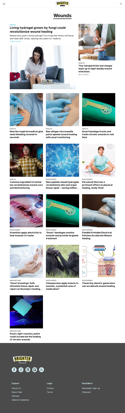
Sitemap (15, 396)
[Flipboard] (34, 369)
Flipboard (86, 392)
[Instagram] (21, 369)
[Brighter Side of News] (62, 4)
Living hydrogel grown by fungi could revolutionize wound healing (38, 29)
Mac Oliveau (83, 74)
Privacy (50, 388)
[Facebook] (14, 369)
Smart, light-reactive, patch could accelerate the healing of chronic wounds (25, 336)
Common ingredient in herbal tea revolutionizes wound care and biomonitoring (26, 185)
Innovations (15, 280)
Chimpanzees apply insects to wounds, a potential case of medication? (62, 286)
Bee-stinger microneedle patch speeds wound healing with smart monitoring (61, 134)
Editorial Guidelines (20, 400)
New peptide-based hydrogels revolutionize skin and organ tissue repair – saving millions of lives (62, 185)
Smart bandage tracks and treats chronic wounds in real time (98, 134)
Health (13, 25)
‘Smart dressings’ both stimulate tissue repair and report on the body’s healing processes (25, 286)
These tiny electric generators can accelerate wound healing (98, 284)
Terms (50, 392)
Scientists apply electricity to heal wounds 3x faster (26, 234)
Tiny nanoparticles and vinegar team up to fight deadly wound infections (95, 68)
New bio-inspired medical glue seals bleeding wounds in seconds (26, 134)
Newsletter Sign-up (91, 388)
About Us (16, 388)
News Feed (17, 392)
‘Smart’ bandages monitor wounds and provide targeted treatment (62, 235)
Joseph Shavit (15, 41)
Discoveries (51, 179)
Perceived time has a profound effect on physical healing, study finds (97, 185)
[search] (121, 3)
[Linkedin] (27, 369)
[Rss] (41, 369)
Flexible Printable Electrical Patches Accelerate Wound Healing (97, 235)
